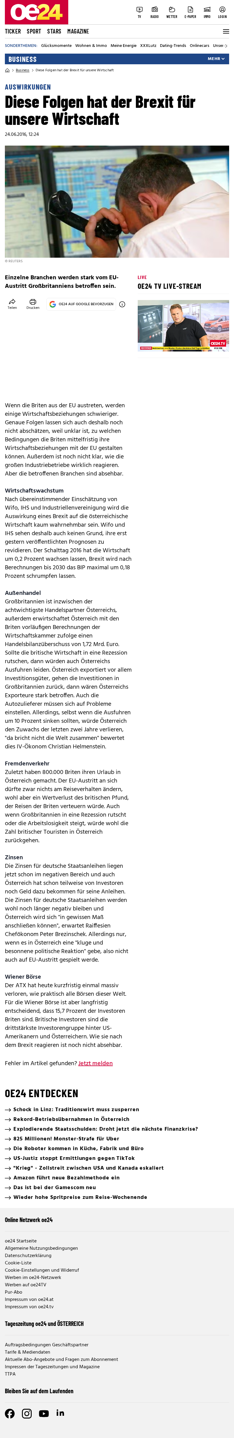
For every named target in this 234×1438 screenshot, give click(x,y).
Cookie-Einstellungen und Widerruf (42, 1270)
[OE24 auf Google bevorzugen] (122, 304)
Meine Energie (123, 46)
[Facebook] (10, 1414)
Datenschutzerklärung (28, 1256)
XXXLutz (148, 46)
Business (23, 59)
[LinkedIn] (61, 1414)
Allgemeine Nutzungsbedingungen (41, 1249)
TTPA (10, 1374)
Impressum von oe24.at (29, 1300)
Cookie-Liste (18, 1263)
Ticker (13, 31)
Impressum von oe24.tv (29, 1307)
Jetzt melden (95, 1063)
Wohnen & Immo (91, 46)
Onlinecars (199, 46)
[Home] (7, 70)
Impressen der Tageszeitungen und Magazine (52, 1367)
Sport (34, 31)
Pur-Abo (13, 1292)
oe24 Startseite (21, 1241)
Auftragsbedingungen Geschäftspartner (46, 1345)
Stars (54, 31)
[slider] (168, 341)
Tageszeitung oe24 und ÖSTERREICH (44, 1323)
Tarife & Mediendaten (27, 1352)
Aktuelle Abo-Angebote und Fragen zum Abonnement (61, 1360)
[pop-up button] (209, 342)
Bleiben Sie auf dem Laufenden (39, 1390)
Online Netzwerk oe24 (29, 1219)
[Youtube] (44, 1414)
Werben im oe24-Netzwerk (33, 1278)
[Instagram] (27, 1414)
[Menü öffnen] (225, 31)
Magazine (78, 31)
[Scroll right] (226, 46)
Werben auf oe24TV (25, 1285)
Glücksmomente (56, 46)
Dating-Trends (173, 46)
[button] (147, 342)
